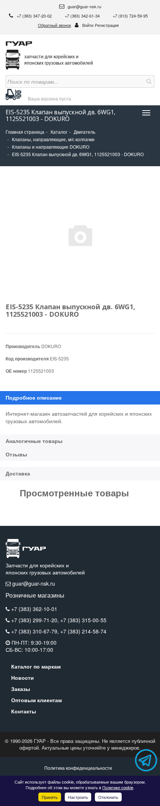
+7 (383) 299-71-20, (35, 620)
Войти (87, 25)
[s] (148, 81)
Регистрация (107, 25)
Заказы (20, 688)
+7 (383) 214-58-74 (83, 631)
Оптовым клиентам (36, 700)
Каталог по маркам (36, 666)
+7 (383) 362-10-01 (34, 609)
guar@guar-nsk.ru (84, 6)
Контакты (23, 711)
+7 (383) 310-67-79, (35, 631)
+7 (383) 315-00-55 (83, 620)
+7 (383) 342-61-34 (83, 16)
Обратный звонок (54, 25)
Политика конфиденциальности (78, 768)
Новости (22, 677)
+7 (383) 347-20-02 (35, 16)
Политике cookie (117, 787)
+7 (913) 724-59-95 (130, 16)
